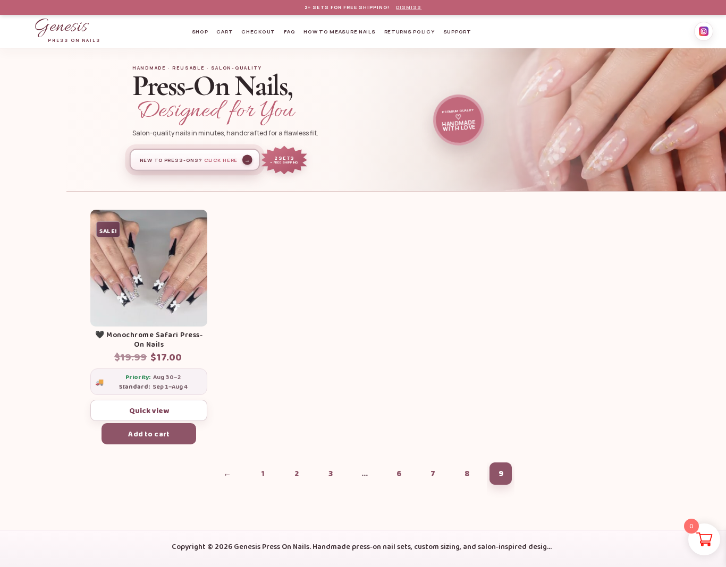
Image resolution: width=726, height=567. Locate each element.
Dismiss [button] (408, 8)
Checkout (258, 31)
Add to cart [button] (149, 433)
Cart (224, 31)
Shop (200, 31)
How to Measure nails (339, 31)
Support (457, 31)
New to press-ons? (195, 160)
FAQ (289, 31)
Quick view (149, 410)
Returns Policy (409, 31)
